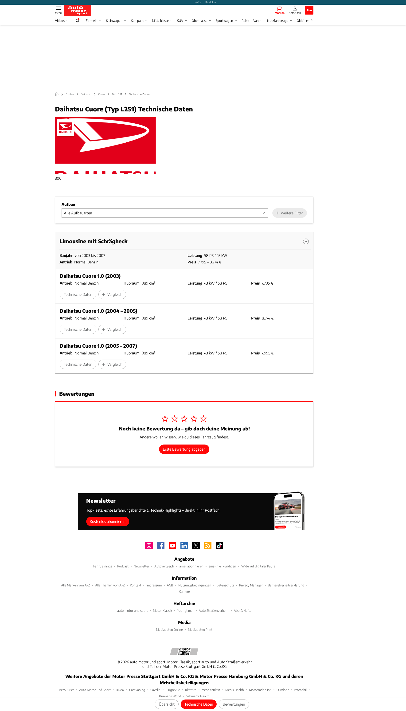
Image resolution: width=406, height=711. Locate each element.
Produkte (210, 2)
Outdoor (283, 690)
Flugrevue (173, 690)
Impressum (154, 585)
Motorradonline (260, 690)
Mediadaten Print (200, 629)
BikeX (120, 690)
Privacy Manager (251, 585)
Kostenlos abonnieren (107, 521)
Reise (245, 21)
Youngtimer (185, 610)
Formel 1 (92, 21)
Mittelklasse (160, 21)
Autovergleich (164, 566)
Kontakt (135, 585)
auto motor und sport (132, 610)
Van (256, 21)
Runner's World (170, 696)
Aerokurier (66, 690)
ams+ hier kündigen (222, 566)
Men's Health (234, 690)
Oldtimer (303, 21)
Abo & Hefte (242, 610)
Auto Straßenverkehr (214, 610)
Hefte (198, 2)
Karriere (184, 591)
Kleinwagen (114, 21)
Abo (309, 10)
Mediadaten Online (169, 629)
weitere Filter (292, 213)
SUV (180, 21)
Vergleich (114, 294)
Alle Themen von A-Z (110, 585)
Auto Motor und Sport (95, 690)
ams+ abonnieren (191, 566)
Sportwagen (224, 21)
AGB (170, 585)
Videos (60, 21)
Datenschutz (225, 585)
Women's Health (198, 696)
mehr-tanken (211, 690)
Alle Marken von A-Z (75, 585)
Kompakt (137, 21)
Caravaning (137, 690)
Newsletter (141, 566)
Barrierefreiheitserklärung (286, 585)
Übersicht (167, 704)
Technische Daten (198, 704)
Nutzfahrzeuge (277, 21)
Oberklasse (199, 21)
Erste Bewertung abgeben (184, 449)
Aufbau (68, 204)
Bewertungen (234, 704)
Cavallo (155, 690)
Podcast (123, 566)
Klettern (190, 690)
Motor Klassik (162, 610)
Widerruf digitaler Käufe (258, 566)
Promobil (300, 690)
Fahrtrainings (102, 566)
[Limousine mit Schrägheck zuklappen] (306, 241)
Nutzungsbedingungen (194, 585)
